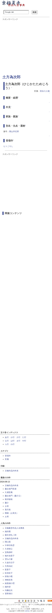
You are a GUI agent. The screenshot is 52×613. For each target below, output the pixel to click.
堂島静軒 (9, 552)
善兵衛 (8, 510)
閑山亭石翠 (14, 131)
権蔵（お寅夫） (11, 513)
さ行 (18, 437)
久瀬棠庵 (9, 492)
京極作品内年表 (11, 471)
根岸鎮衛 (9, 499)
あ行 (7, 437)
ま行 (18, 441)
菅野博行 (9, 594)
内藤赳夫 (9, 590)
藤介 (7, 503)
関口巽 (8, 542)
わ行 (13, 444)
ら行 (7, 444)
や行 (24, 441)
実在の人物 (45, 91)
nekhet (27, 611)
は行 (13, 441)
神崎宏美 (9, 580)
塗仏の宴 (9, 559)
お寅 (7, 517)
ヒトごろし (8, 146)
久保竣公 (9, 549)
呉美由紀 (9, 566)
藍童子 (8, 570)
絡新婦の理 (10, 583)
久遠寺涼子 (10, 563)
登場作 (8, 456)
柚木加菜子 (10, 556)
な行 (7, 441)
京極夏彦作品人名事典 (14, 528)
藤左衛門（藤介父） (13, 496)
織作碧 (8, 587)
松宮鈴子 (9, 573)
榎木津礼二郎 (10, 535)
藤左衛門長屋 (10, 489)
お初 (7, 506)
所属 (7, 459)
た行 (24, 437)
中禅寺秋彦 (10, 545)
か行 (13, 437)
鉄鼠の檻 (9, 576)
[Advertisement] (26, 46)
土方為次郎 (11, 77)
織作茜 (8, 531)
